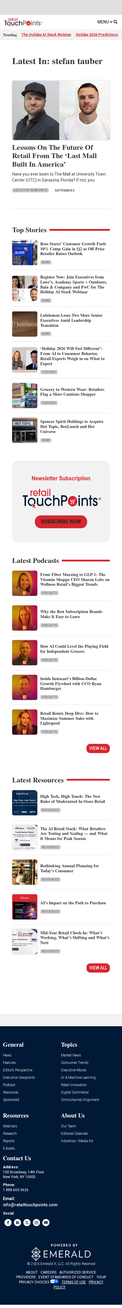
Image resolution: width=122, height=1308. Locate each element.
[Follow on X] (26, 1222)
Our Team (68, 1126)
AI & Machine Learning (78, 1078)
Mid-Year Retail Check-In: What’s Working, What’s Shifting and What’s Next (74, 938)
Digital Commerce (75, 1092)
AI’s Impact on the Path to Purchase (73, 903)
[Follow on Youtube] (45, 1222)
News (46, 262)
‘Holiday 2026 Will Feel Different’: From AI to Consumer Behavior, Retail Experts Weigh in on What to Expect (72, 355)
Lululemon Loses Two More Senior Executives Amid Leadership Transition (71, 320)
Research (10, 1134)
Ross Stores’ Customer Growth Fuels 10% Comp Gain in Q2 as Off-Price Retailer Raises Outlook (73, 249)
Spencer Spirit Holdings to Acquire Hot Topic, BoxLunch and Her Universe (71, 426)
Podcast (9, 1085)
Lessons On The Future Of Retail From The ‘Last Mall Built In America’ (54, 155)
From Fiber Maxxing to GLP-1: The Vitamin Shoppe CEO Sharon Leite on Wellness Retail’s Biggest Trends (75, 579)
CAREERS (48, 1272)
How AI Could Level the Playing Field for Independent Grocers (74, 648)
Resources (50, 810)
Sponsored (11, 1100)
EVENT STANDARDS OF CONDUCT (66, 1277)
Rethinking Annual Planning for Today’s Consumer (69, 868)
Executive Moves (73, 1070)
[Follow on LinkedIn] (17, 1222)
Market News (71, 1055)
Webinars (10, 1126)
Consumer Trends (75, 1063)
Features (49, 372)
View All (98, 748)
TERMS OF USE (74, 1282)
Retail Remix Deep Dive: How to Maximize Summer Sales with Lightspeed (69, 718)
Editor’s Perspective (17, 1070)
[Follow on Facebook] (8, 1222)
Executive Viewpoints (30, 190)
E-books (9, 1149)
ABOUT (32, 1272)
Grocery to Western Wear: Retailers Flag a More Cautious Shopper (72, 391)
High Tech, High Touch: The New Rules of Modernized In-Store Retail (72, 798)
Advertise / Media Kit (77, 1141)
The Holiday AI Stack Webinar (46, 35)
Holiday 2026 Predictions (97, 35)
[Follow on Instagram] (36, 1222)
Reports (9, 1141)
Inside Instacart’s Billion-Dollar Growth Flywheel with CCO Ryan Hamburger (70, 683)
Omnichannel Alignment (80, 1100)
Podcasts (49, 593)
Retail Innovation (74, 1085)
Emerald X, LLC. (52, 1264)
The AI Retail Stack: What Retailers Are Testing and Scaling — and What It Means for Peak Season (73, 833)
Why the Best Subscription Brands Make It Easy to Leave (71, 614)
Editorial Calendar (74, 1134)
